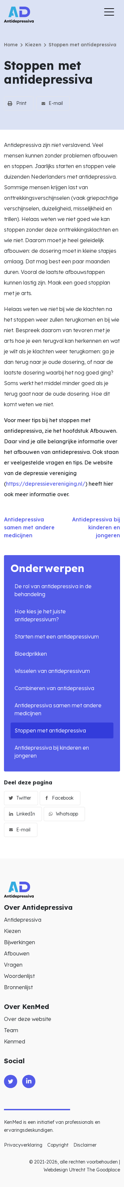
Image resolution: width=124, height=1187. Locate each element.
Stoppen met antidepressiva (50, 730)
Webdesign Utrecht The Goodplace (82, 1170)
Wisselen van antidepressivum (52, 671)
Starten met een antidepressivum (57, 636)
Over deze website (27, 1019)
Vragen (13, 964)
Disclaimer (85, 1145)
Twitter (23, 798)
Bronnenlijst (18, 987)
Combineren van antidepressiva (54, 688)
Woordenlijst (19, 976)
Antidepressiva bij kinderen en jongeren (52, 751)
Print (21, 103)
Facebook (62, 798)
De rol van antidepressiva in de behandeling (53, 590)
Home (11, 45)
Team (11, 1030)
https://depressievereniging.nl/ (45, 483)
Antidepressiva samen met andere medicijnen (58, 709)
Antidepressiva (22, 919)
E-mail (56, 103)
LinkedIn (25, 814)
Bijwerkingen (19, 942)
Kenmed (14, 1041)
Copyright (57, 1145)
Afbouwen (16, 953)
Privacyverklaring (23, 1145)
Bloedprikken (31, 653)
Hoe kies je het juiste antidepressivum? (40, 615)
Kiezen (33, 45)
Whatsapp (67, 814)
